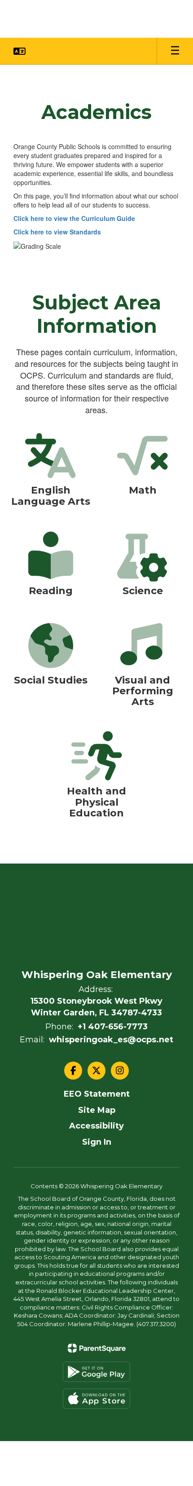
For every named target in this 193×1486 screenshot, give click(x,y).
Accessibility (96, 1126)
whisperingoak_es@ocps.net (111, 1040)
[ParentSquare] (97, 1348)
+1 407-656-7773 (113, 1027)
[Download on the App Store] (96, 1399)
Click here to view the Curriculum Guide (74, 218)
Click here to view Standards (57, 231)
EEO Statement (97, 1094)
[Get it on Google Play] (96, 1372)
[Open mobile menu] (175, 51)
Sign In (96, 1142)
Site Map (96, 1110)
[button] (19, 51)
